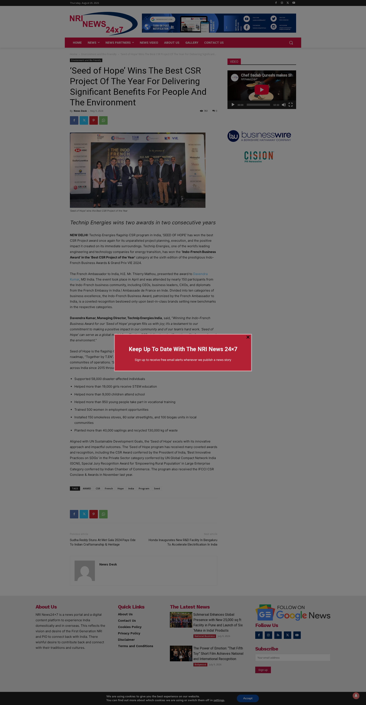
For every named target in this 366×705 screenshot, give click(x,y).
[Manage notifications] (356, 695)
